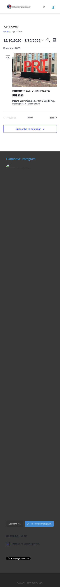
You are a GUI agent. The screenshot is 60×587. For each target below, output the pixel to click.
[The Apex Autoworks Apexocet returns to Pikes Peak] (30, 189)
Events (7, 31)
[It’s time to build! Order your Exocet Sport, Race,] (30, 246)
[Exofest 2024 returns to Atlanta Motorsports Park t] (30, 504)
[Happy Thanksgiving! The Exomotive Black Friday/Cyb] (30, 447)
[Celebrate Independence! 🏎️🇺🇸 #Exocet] (30, 332)
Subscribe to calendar (28, 129)
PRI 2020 (18, 95)
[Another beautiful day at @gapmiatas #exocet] (30, 304)
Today (30, 117)
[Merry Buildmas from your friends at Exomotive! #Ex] (30, 390)
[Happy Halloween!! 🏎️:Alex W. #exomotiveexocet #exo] (30, 475)
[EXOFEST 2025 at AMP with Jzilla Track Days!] (30, 275)
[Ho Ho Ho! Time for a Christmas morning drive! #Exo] (30, 218)
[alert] (30, 544)
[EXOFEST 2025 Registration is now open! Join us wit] (30, 361)
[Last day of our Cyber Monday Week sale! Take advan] (30, 418)
